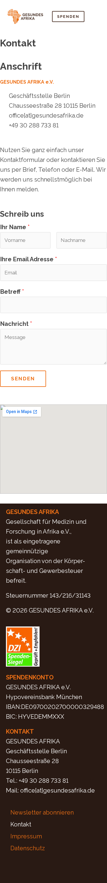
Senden (23, 379)
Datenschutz (27, 848)
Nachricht (16, 323)
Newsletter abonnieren (42, 812)
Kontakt (20, 824)
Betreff (12, 291)
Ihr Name (15, 227)
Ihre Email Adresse (28, 259)
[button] (95, 16)
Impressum (26, 836)
